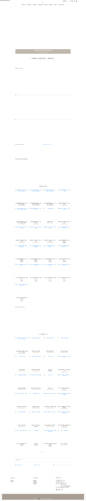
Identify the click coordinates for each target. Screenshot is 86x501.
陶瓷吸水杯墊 (41, 4)
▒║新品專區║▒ (29, 4)
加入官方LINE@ (61, 4)
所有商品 (23, 4)
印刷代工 (55, 4)
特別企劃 (45, 4)
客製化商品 (35, 4)
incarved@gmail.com (62, 482)
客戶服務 (50, 4)
